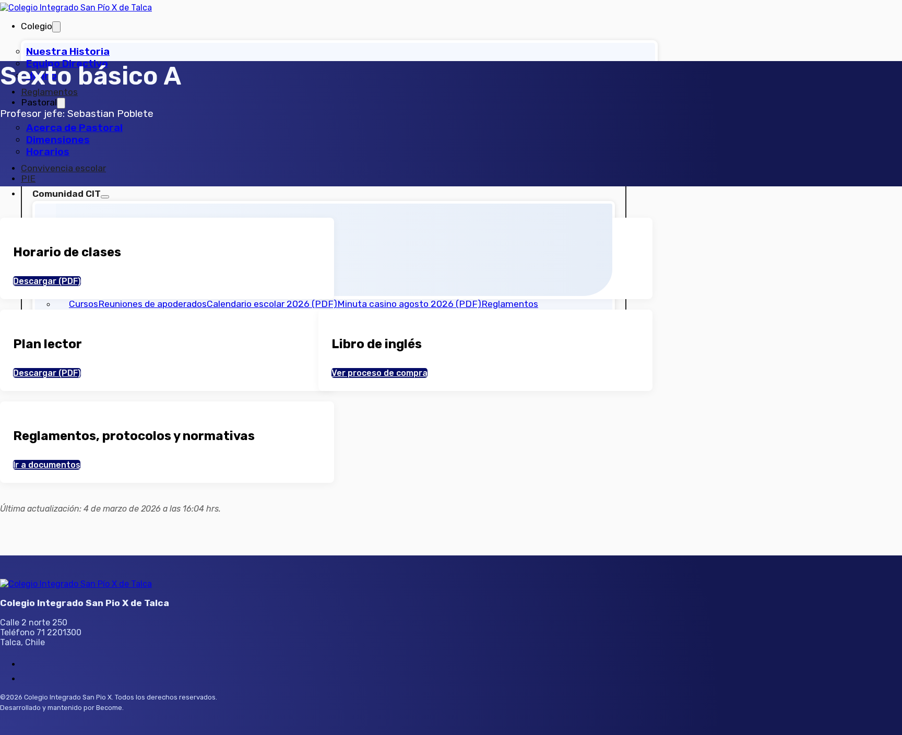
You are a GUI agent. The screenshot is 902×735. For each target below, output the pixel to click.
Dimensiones (58, 140)
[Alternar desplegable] (56, 26)
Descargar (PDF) (47, 281)
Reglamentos (49, 92)
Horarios (47, 152)
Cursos (83, 304)
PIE (28, 178)
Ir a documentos (46, 465)
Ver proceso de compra (379, 373)
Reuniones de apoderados (152, 304)
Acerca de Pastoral (74, 128)
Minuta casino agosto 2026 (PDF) (409, 304)
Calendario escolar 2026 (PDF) (272, 304)
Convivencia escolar (63, 168)
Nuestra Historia (68, 51)
